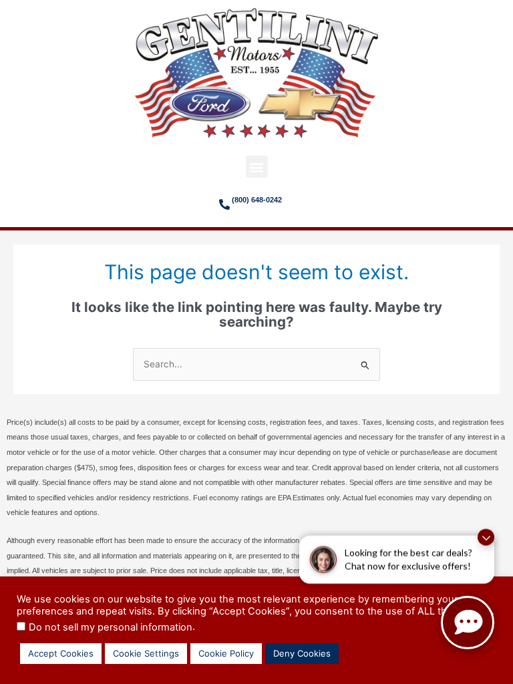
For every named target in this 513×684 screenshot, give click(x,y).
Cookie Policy (226, 653)
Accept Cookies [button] (61, 653)
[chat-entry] (467, 622)
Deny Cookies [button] (302, 653)
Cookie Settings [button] (146, 653)
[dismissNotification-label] (486, 537)
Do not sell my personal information (110, 627)
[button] (257, 167)
